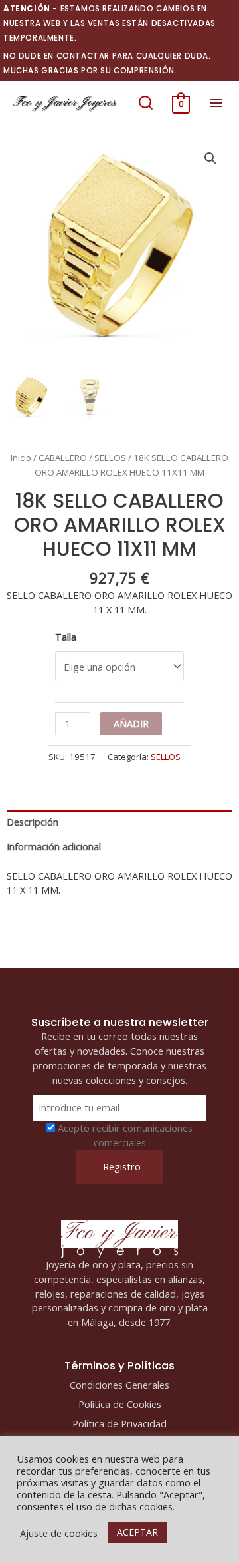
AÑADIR (131, 723)
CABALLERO (63, 458)
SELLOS (110, 458)
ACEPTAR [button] (137, 1532)
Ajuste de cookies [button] (59, 1533)
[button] (146, 103)
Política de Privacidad (119, 1423)
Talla (65, 636)
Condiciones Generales (119, 1384)
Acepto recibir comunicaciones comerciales (125, 1135)
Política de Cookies (119, 1404)
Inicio (21, 458)
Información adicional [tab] (54, 846)
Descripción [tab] (32, 821)
